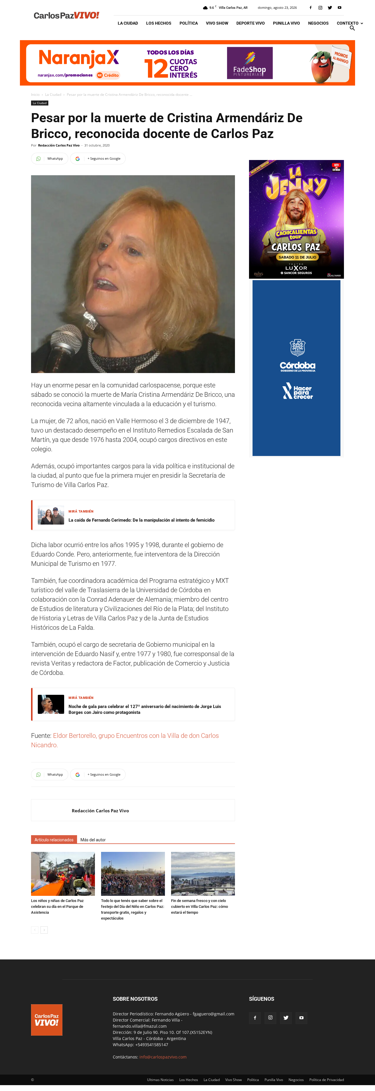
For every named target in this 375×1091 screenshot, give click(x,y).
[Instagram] (320, 8)
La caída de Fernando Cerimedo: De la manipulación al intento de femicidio (141, 520)
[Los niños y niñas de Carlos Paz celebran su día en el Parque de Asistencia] (63, 874)
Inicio (35, 94)
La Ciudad (128, 23)
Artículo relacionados (54, 840)
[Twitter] (329, 8)
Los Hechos (158, 23)
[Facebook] (310, 8)
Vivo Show (217, 23)
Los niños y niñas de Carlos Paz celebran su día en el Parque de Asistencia (57, 906)
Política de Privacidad (326, 1079)
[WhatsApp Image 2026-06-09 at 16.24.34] (296, 277)
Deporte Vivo (250, 23)
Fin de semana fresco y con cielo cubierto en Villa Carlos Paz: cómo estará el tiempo (199, 906)
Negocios (318, 23)
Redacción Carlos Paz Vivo (59, 145)
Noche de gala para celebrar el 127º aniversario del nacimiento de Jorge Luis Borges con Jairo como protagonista (145, 709)
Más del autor (93, 840)
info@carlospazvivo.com (163, 1057)
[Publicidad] (187, 63)
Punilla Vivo (286, 23)
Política (189, 23)
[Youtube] (339, 8)
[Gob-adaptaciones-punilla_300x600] (296, 454)
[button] (352, 29)
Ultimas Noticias (160, 1079)
